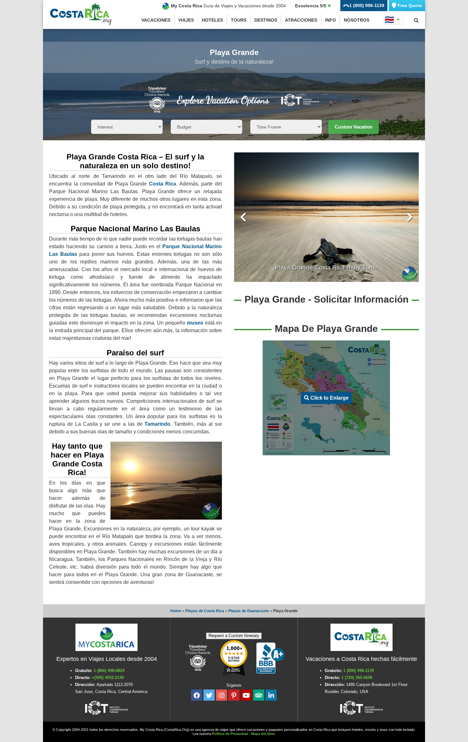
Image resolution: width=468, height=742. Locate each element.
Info (330, 20)
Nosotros (356, 20)
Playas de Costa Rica (204, 611)
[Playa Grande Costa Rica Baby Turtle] (326, 217)
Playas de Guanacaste (248, 611)
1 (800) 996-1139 (358, 670)
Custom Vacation (353, 127)
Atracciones (301, 20)
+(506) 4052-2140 (108, 677)
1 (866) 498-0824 (109, 670)
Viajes (186, 20)
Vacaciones (155, 20)
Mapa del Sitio (263, 734)
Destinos (265, 20)
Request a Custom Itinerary (234, 635)
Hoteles (212, 20)
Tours (238, 20)
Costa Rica (162, 183)
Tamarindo (157, 424)
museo (195, 323)
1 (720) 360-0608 (356, 677)
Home (175, 611)
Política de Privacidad (230, 734)
